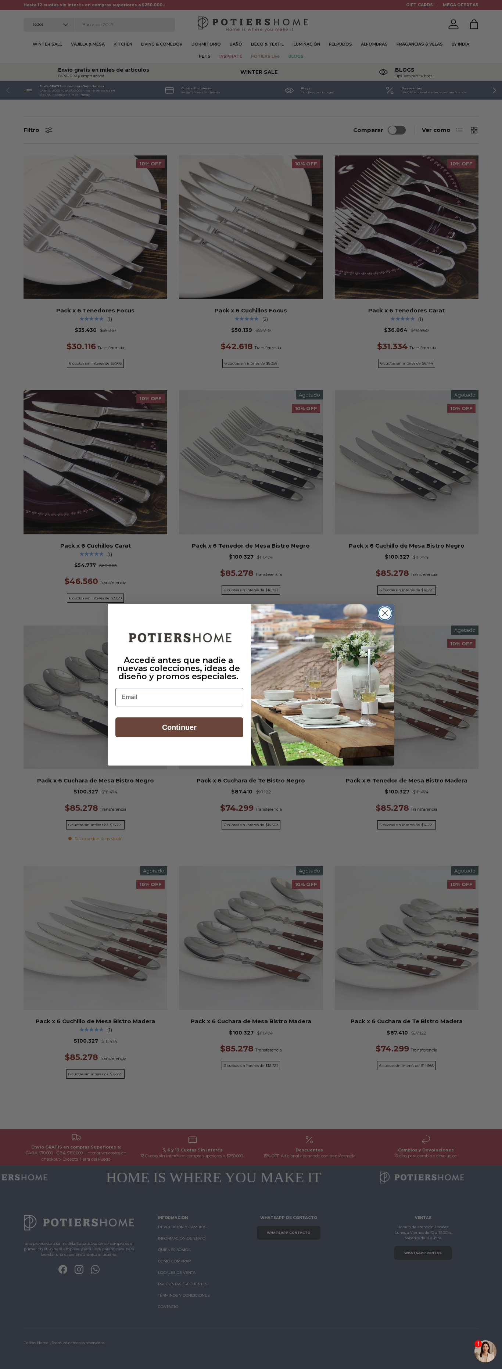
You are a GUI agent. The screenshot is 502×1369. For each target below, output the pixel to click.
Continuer (179, 727)
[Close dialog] (385, 613)
